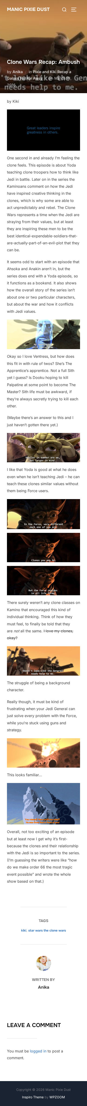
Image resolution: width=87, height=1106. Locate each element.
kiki (23, 930)
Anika (18, 71)
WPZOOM (57, 1097)
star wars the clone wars (47, 930)
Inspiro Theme (33, 1097)
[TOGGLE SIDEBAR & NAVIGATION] (75, 9)
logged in (38, 1051)
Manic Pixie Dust (28, 9)
